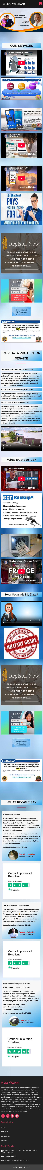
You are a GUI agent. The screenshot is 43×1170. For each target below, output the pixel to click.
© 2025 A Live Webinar (21, 1167)
